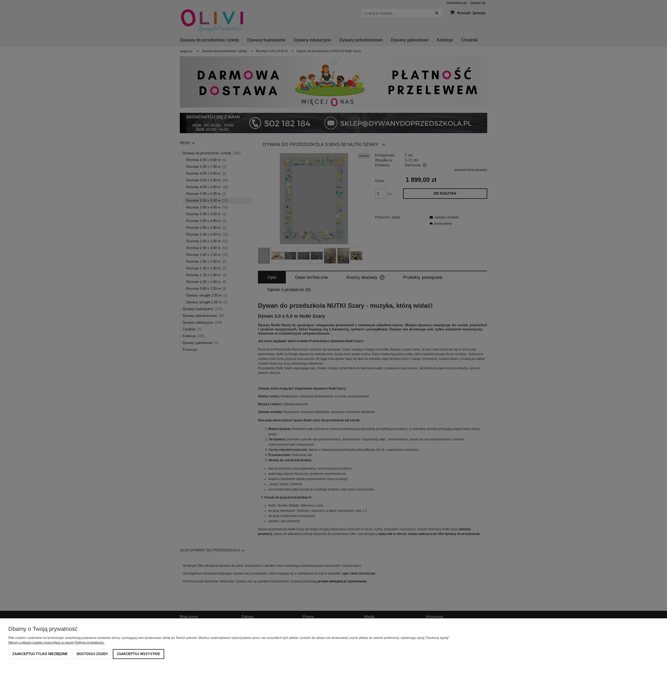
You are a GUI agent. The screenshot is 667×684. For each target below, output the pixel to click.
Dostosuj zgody (92, 654)
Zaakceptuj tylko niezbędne (40, 654)
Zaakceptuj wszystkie (138, 654)
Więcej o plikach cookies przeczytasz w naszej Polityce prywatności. (56, 642)
